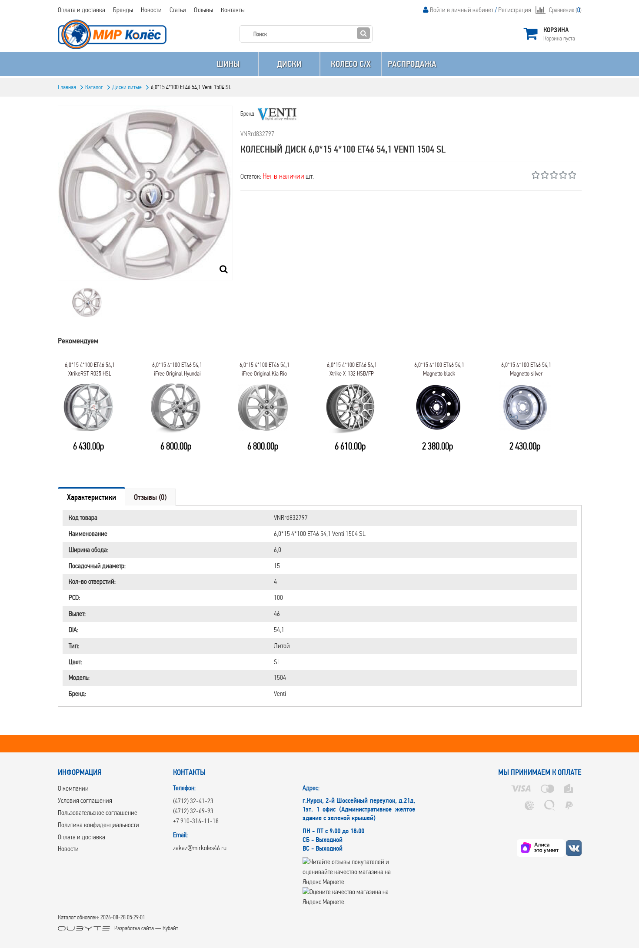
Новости (151, 10)
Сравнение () (565, 10)
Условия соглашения (85, 800)
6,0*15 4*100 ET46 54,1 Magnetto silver (526, 369)
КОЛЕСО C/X (351, 64)
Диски (289, 64)
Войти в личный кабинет (461, 10)
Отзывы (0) (150, 497)
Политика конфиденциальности (98, 825)
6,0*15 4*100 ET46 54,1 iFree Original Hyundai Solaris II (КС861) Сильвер (177, 372)
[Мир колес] (574, 848)
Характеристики (91, 497)
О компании (73, 788)
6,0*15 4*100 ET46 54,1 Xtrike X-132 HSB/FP (352, 369)
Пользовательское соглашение (97, 812)
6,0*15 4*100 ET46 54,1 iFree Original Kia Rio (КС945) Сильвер (265, 372)
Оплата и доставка (81, 10)
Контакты (233, 10)
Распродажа (412, 64)
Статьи (178, 10)
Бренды (123, 10)
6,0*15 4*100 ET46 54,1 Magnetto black (439, 369)
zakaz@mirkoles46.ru (199, 848)
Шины (228, 64)
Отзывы (203, 10)
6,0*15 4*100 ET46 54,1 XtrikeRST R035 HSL (90, 369)
